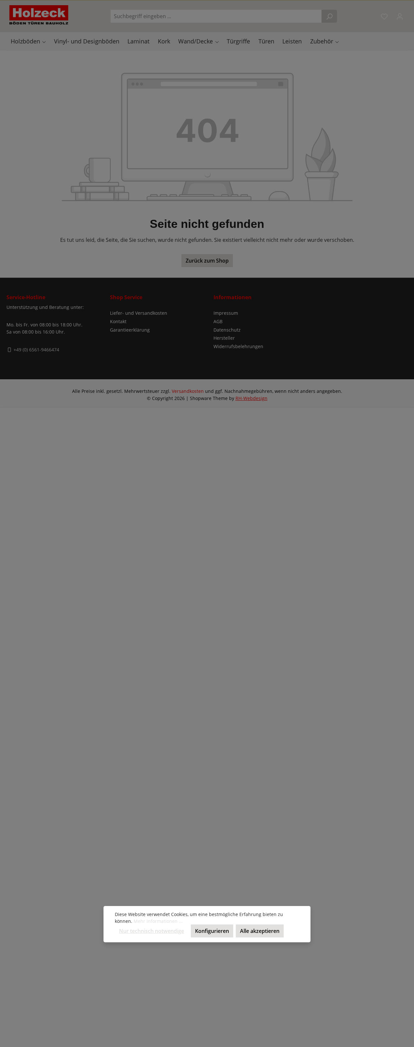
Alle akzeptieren (259, 931)
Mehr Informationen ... (158, 921)
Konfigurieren (212, 931)
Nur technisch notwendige (151, 931)
